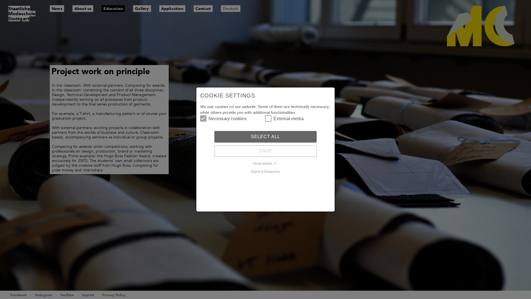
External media (288, 118)
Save (265, 151)
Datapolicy (272, 171)
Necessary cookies (227, 118)
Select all (265, 136)
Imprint (256, 171)
